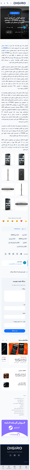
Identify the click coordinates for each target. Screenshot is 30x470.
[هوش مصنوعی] (7, 3)
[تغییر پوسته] (4, 3)
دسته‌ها (26, 462)
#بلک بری (24, 235)
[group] (14, 354)
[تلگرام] (18, 455)
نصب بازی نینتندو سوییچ (18, 411)
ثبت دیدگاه (14, 331)
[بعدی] (2, 340)
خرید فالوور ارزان (20, 401)
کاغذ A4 (21, 405)
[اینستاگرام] (14, 455)
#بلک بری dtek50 (14, 235)
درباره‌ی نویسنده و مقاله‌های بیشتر (14, 264)
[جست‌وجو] (10, 3)
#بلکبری (24, 242)
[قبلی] (6, 340)
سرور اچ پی (21, 406)
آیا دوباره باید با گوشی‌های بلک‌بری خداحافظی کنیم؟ (20, 375)
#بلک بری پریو (12, 239)
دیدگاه (23, 289)
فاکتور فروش (21, 415)
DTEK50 (5, 48)
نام (24, 305)
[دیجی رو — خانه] (19, 3)
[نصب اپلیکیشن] (10, 455)
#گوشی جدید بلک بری (21, 246)
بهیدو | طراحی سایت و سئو (18, 413)
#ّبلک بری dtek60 (22, 239)
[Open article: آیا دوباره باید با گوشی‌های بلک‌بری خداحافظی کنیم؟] (6, 375)
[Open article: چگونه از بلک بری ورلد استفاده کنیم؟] (6, 384)
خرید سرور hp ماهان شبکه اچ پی (17, 410)
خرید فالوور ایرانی (20, 400)
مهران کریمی (19, 27)
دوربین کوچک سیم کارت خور (18, 403)
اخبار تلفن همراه (14, 13)
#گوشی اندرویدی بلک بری (13, 242)
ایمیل (23, 313)
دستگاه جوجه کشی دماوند (18, 408)
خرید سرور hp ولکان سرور (18, 398)
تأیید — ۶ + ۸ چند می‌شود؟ (19, 321)
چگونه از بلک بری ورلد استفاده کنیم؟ (22, 384)
